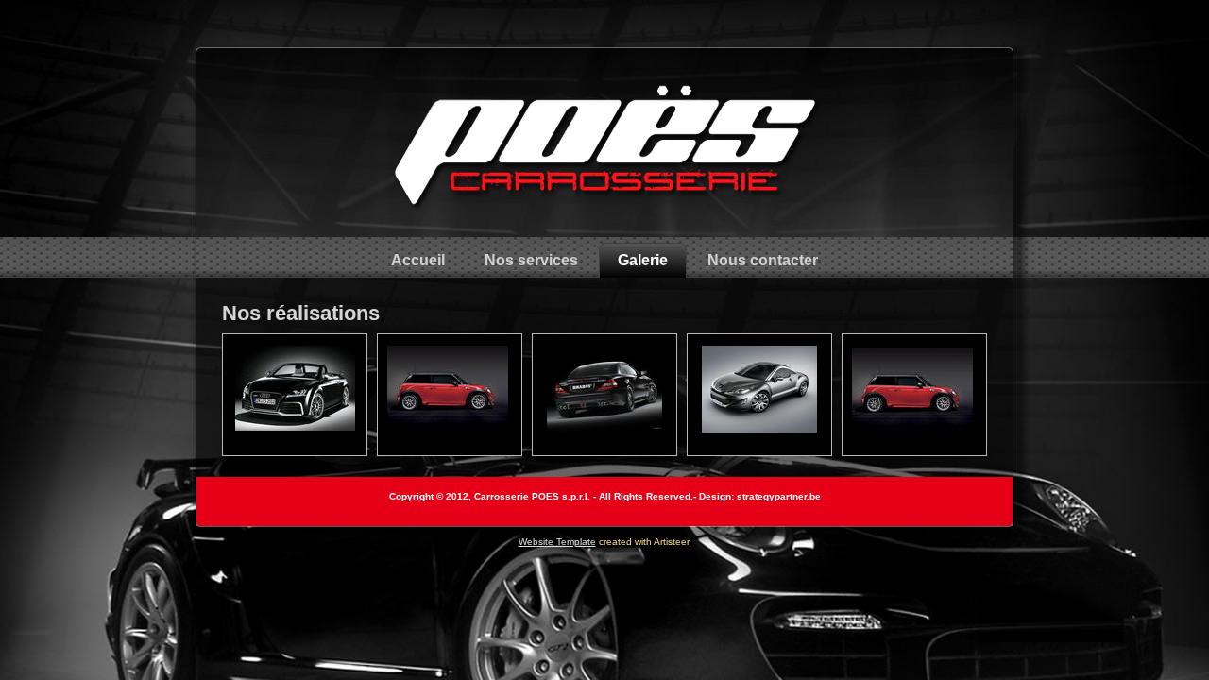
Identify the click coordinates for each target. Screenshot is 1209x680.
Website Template (557, 541)
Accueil (418, 260)
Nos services (531, 260)
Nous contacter (762, 260)
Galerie (643, 260)
